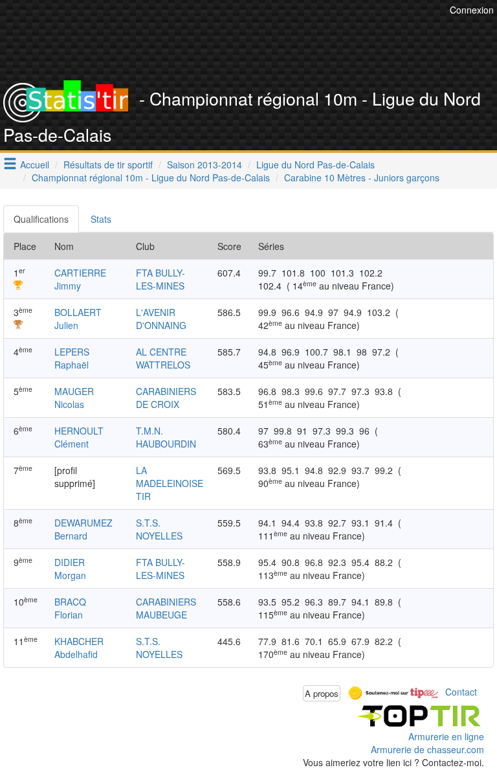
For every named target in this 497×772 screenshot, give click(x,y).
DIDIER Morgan (70, 569)
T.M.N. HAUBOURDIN (166, 437)
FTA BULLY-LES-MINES (160, 279)
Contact (461, 691)
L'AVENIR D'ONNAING (161, 319)
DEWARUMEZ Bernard (83, 529)
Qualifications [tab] (41, 218)
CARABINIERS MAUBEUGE (166, 608)
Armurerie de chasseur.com (427, 749)
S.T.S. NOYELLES (159, 529)
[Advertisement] (258, 48)
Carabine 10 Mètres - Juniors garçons (361, 177)
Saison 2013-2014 (204, 164)
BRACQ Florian (70, 608)
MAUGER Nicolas (74, 398)
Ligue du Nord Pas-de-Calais (315, 164)
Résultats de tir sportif (108, 164)
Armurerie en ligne (446, 736)
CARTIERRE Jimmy (80, 279)
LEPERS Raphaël (71, 358)
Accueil (34, 164)
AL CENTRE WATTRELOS (163, 358)
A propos (321, 693)
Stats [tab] (101, 218)
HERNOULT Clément (79, 437)
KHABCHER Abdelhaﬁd (79, 648)
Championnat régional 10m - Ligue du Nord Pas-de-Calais (151, 177)
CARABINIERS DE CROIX (166, 398)
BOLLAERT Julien (78, 319)
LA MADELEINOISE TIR (169, 483)
